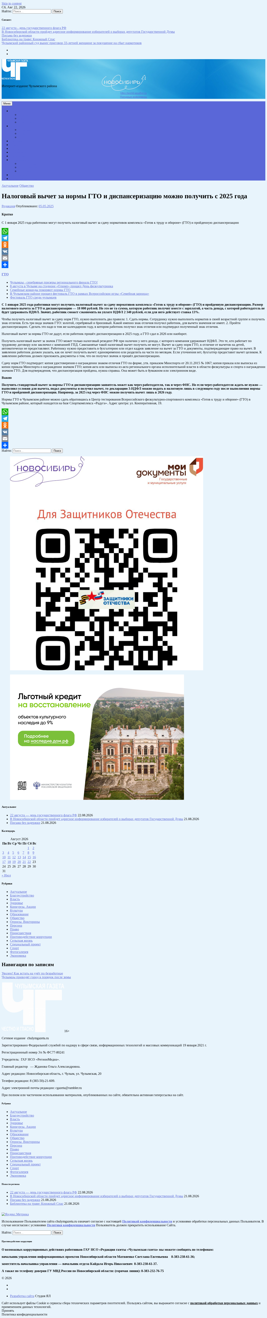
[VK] (133, 251)
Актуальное (17, 111)
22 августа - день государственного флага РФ (34, 28)
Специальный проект (21, 160)
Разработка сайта (22, 1296)
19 (14, 862)
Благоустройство (27, 122)
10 (4, 857)
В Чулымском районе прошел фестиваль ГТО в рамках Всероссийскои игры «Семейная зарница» (79, 293)
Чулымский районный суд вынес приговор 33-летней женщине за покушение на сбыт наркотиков (72, 43)
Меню (7, 103)
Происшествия (18, 156)
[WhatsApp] (133, 231)
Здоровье (24, 115)
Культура (24, 134)
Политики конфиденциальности (71, 1225)
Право (23, 119)
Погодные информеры (133, 96)
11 (9, 857)
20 (19, 862)
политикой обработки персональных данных (224, 1303)
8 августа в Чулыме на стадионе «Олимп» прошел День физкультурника (61, 286)
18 (9, 862)
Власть (15, 145)
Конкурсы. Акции (28, 164)
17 (4, 862)
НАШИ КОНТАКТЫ (21, 175)
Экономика (17, 141)
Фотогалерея (25, 171)
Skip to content (11, 3)
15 (29, 857)
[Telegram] (133, 238)
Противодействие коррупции (24, 179)
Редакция (8, 206)
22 (29, 862)
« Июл (6, 875)
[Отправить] (133, 264)
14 (24, 857)
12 (14, 857)
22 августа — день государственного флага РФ (43, 815)
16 (34, 857)
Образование (25, 130)
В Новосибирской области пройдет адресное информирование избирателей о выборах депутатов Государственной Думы (88, 31)
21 (24, 862)
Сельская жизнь (19, 152)
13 (19, 857)
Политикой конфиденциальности (147, 1221)
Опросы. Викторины (29, 168)
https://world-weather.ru (133, 93)
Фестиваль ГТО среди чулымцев (33, 297)
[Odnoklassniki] (133, 244)
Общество (16, 126)
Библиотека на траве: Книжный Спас (28, 39)
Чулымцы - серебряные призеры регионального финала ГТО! (54, 282)
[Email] (133, 258)
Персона (15, 149)
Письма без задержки (17, 35)
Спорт (23, 137)
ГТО (5, 274)
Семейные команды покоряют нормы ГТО (40, 290)
